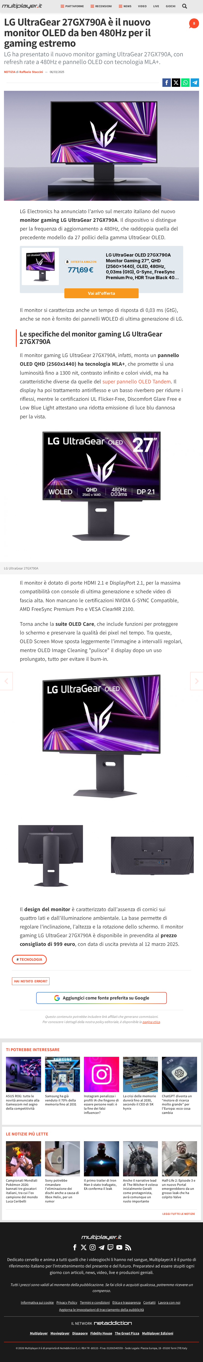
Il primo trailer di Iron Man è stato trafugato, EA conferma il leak (100, 1184)
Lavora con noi (169, 1302)
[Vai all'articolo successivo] (6, 681)
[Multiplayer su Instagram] (93, 1247)
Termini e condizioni (95, 1302)
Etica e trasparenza (126, 1302)
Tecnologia (29, 959)
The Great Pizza (127, 1333)
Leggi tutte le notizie (178, 1214)
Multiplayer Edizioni (157, 1333)
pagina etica (151, 1022)
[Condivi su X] (176, 82)
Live (156, 6)
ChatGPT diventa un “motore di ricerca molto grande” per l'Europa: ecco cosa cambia (177, 1104)
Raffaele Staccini (31, 72)
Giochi (171, 6)
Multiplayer (39, 1333)
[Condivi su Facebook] (166, 82)
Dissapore (80, 1333)
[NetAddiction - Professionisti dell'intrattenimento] (113, 1324)
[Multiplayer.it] (22, 6)
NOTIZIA (9, 72)
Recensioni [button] (103, 6)
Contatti (149, 1302)
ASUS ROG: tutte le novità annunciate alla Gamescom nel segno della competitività (22, 1102)
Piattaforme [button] (74, 6)
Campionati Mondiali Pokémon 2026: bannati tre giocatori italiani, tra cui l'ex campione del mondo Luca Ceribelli (22, 1190)
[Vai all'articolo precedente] (197, 681)
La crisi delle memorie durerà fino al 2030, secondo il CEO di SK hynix (139, 1102)
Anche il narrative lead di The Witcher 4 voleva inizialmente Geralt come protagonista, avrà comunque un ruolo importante (140, 1190)
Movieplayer (60, 1333)
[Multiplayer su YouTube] (119, 1247)
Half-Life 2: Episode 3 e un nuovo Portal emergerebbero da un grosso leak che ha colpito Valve (178, 1188)
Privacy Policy (66, 1302)
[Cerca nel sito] (185, 6)
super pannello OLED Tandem (136, 381)
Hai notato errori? (30, 981)
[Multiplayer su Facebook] (75, 1247)
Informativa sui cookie (37, 1302)
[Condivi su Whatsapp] (185, 82)
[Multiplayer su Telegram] (101, 1247)
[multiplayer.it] (101, 1237)
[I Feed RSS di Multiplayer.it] (128, 1247)
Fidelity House (101, 1333)
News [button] (127, 6)
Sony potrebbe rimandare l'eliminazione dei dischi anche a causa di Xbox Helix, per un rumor (62, 1190)
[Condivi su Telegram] (195, 82)
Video (142, 6)
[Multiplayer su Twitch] (110, 1247)
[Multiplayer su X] (84, 1247)
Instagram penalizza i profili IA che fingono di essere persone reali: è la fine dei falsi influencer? (101, 1104)
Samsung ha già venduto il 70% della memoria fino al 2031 (60, 1100)
